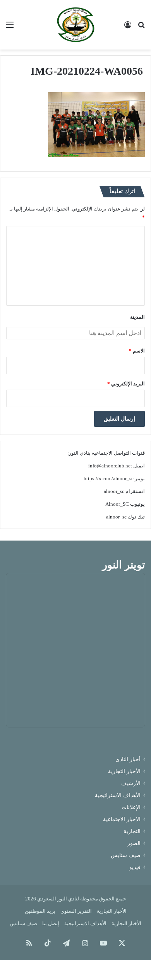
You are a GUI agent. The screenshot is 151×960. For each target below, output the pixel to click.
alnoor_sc (114, 491)
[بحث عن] (141, 27)
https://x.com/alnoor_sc (109, 478)
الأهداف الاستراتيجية (118, 795)
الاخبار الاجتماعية (122, 819)
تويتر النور (123, 565)
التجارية (132, 831)
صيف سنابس (126, 855)
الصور (134, 843)
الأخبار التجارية (124, 771)
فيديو (135, 867)
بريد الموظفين (40, 911)
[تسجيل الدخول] (128, 27)
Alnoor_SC (117, 504)
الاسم (137, 351)
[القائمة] (10, 27)
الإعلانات (131, 807)
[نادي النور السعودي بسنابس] (75, 24)
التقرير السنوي (76, 911)
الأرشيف (131, 783)
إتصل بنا (50, 923)
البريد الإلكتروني (126, 384)
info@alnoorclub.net (110, 466)
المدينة (137, 317)
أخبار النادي (128, 759)
